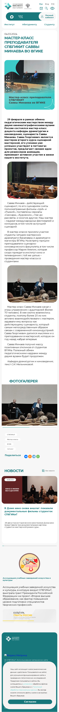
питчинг (10, 449)
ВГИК (9, 444)
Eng (47, 4)
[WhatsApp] (38, 456)
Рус (41, 4)
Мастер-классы (12, 439)
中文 (53, 4)
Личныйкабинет (49, 16)
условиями (27, 684)
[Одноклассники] (30, 456)
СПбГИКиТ (11, 434)
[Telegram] (34, 456)
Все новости (50, 471)
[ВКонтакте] (26, 456)
